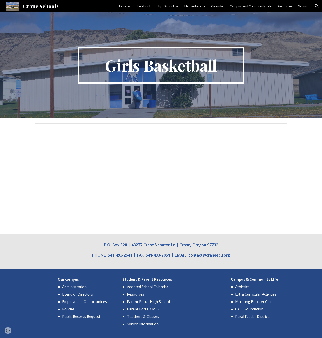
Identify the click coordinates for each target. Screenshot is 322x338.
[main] (161, 65)
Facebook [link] (144, 6)
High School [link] (165, 6)
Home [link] (121, 6)
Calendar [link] (217, 6)
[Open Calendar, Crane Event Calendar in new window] (279, 129)
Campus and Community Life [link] (251, 6)
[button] (316, 6)
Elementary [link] (192, 6)
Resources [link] (284, 6)
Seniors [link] (303, 6)
